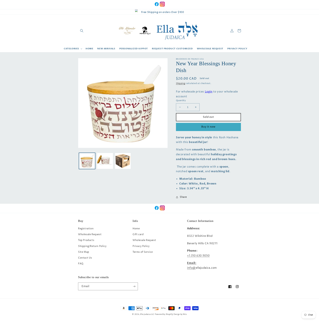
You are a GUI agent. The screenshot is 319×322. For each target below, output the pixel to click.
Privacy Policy (141, 246)
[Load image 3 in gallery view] (123, 161)
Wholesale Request (90, 234)
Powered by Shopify (164, 314)
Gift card (138, 234)
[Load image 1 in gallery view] (87, 161)
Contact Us (85, 257)
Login (209, 91)
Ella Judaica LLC (147, 314)
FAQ (80, 263)
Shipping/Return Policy (92, 246)
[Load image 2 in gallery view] (105, 161)
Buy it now (208, 127)
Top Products (86, 240)
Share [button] (183, 197)
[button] (81, 30)
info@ (191, 268)
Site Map (83, 252)
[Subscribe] (134, 286)
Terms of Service (143, 252)
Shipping (180, 83)
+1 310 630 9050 (198, 255)
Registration (86, 228)
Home (136, 228)
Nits (185, 314)
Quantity (181, 100)
